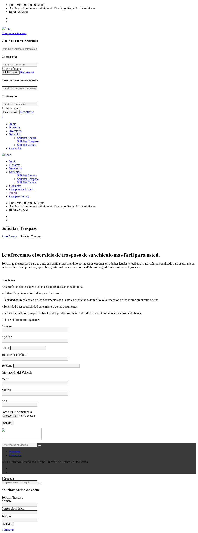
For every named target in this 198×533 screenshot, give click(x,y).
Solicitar (7, 524)
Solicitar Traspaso (28, 141)
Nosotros (14, 127)
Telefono (7, 365)
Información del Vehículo (17, 372)
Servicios (14, 134)
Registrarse (27, 72)
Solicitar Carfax (26, 144)
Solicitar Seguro (27, 137)
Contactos (15, 148)
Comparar (8, 529)
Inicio (12, 124)
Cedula (6, 347)
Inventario (15, 130)
